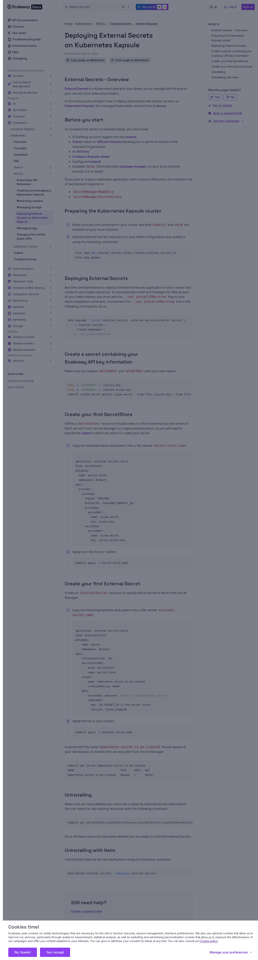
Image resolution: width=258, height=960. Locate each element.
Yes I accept (55, 952)
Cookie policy (208, 941)
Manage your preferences (229, 952)
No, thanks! (22, 952)
